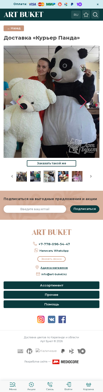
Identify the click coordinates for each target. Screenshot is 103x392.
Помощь (51, 304)
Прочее (51, 295)
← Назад (14, 28)
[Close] (98, 374)
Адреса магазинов (54, 267)
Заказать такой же (51, 163)
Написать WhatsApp (54, 250)
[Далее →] (51, 101)
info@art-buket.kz (54, 274)
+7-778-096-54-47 (54, 244)
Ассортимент (51, 285)
